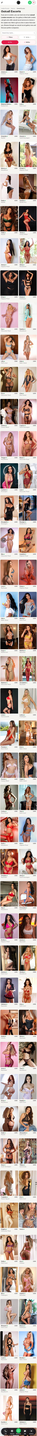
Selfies (28, 42)
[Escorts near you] (34, 2)
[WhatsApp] (30, 2)
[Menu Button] (2, 2)
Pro (11, 42)
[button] (27, 37)
